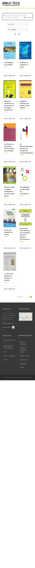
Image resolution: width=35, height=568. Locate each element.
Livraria (5, 359)
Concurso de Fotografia (9, 356)
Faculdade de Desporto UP (9, 341)
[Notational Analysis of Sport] (25, 50)
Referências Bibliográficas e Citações (23, 350)
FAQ (5, 352)
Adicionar (7, 75)
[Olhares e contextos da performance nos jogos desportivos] (10, 89)
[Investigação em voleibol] (10, 50)
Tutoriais (22, 367)
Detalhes (13, 75)
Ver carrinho (28, 17)
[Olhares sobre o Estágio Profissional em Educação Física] (10, 175)
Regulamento (23, 363)
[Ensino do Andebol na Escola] (10, 218)
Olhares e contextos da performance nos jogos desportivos (9, 105)
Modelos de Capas (24, 356)
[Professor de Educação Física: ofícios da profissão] (10, 132)
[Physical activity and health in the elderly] (25, 89)
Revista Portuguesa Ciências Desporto (8, 347)
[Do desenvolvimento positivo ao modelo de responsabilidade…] (25, 132)
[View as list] (19, 34)
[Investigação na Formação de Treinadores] (25, 175)
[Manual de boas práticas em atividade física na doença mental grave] (25, 217)
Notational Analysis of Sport (24, 65)
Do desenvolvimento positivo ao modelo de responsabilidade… (27, 148)
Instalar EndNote (24, 359)
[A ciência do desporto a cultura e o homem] (10, 261)
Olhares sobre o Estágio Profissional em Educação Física (9, 191)
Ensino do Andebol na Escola (8, 232)
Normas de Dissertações (23, 343)
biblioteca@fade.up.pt (8, 323)
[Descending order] (27, 24)
